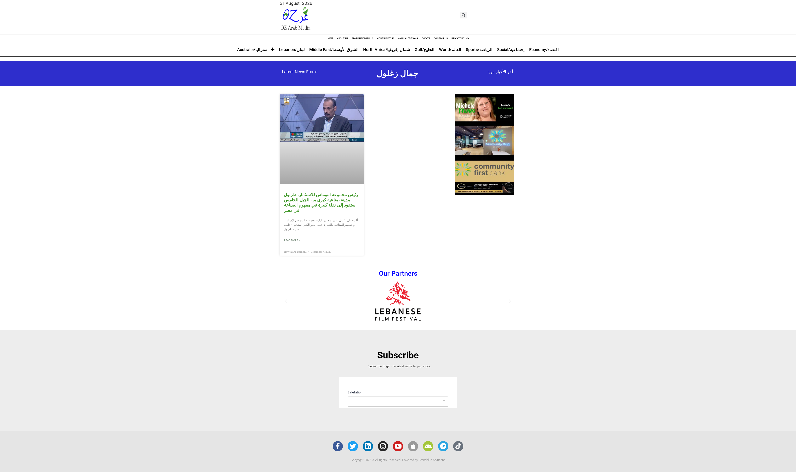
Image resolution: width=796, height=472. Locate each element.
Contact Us (441, 38)
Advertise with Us (363, 38)
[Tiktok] (458, 446)
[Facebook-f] (338, 446)
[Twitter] (353, 446)
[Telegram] (443, 446)
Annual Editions (408, 38)
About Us (342, 38)
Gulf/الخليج (424, 49)
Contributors (385, 38)
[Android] (428, 446)
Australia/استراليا (253, 49)
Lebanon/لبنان (292, 49)
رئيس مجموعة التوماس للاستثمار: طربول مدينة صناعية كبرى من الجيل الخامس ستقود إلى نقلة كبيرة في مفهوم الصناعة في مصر (321, 202)
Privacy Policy (460, 38)
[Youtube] (398, 446)
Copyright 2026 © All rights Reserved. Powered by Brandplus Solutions (398, 460)
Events (426, 38)
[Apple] (413, 446)
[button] (463, 15)
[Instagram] (383, 446)
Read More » (292, 240)
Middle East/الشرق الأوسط (334, 49)
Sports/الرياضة (479, 49)
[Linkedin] (368, 446)
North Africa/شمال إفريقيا (386, 49)
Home (330, 38)
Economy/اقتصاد (544, 49)
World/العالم (450, 49)
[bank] (484, 193)
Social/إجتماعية (511, 49)
